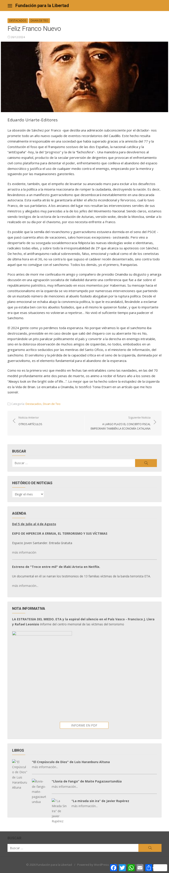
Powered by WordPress (93, 865)
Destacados (17, 20)
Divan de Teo (39, 20)
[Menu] (10, 5)
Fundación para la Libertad (42, 5)
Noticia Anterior (30, 420)
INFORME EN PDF (84, 725)
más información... (25, 586)
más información (24, 552)
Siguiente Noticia (121, 422)
